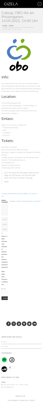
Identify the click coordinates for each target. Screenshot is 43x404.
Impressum (20, 396)
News (11, 25)
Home (4, 25)
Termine (5, 346)
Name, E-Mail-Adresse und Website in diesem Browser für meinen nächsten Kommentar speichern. (5, 251)
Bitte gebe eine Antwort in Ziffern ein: (5, 278)
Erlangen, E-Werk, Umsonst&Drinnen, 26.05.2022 (25, 201)
